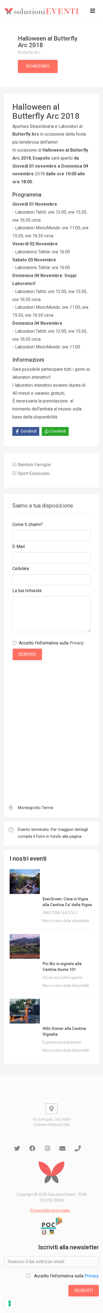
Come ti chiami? (27, 524)
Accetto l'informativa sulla (51, 643)
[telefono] (78, 1148)
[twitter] (17, 1148)
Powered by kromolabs (50, 1210)
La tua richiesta (26, 590)
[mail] (62, 1148)
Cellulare (20, 568)
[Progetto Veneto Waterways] (51, 1226)
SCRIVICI (27, 654)
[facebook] (32, 1148)
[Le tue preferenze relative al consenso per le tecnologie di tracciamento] (9, 1303)
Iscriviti (83, 1290)
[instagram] (47, 1148)
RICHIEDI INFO (37, 66)
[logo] (42, 10)
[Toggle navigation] (92, 10)
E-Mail (18, 546)
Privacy (76, 643)
